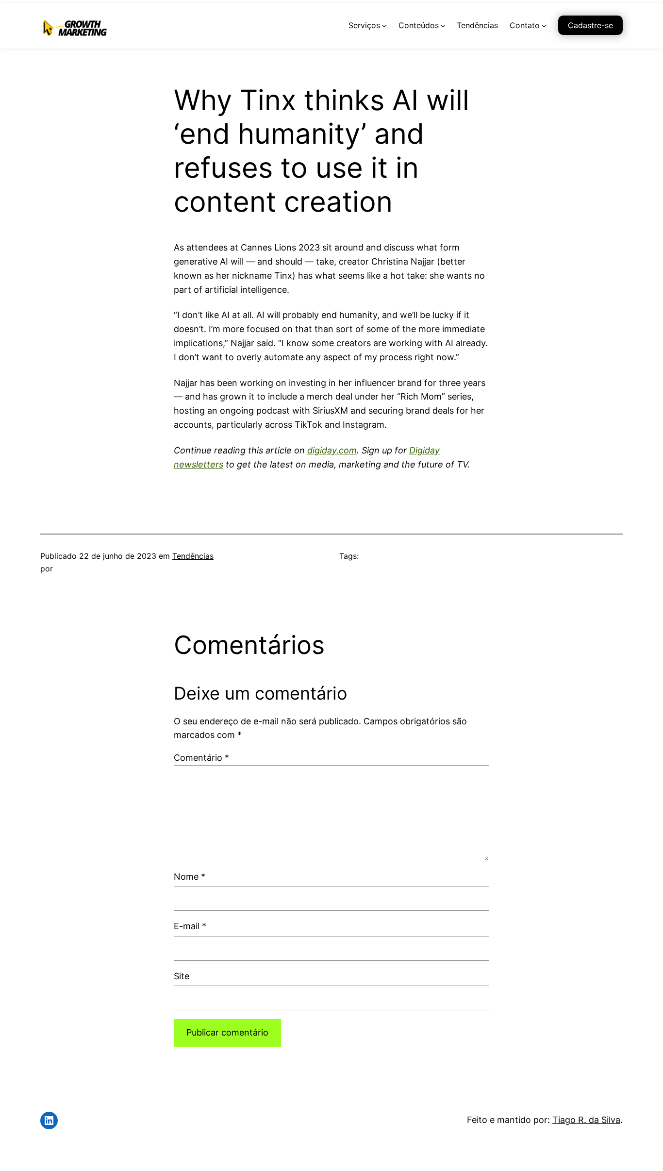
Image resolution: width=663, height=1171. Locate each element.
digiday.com (332, 450)
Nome (189, 876)
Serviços (364, 25)
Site (181, 976)
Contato (525, 25)
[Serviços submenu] (384, 25)
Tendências (193, 556)
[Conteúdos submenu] (443, 25)
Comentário (201, 758)
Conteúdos (418, 25)
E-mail (190, 926)
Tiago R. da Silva (586, 1120)
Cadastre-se (590, 25)
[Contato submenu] (544, 25)
